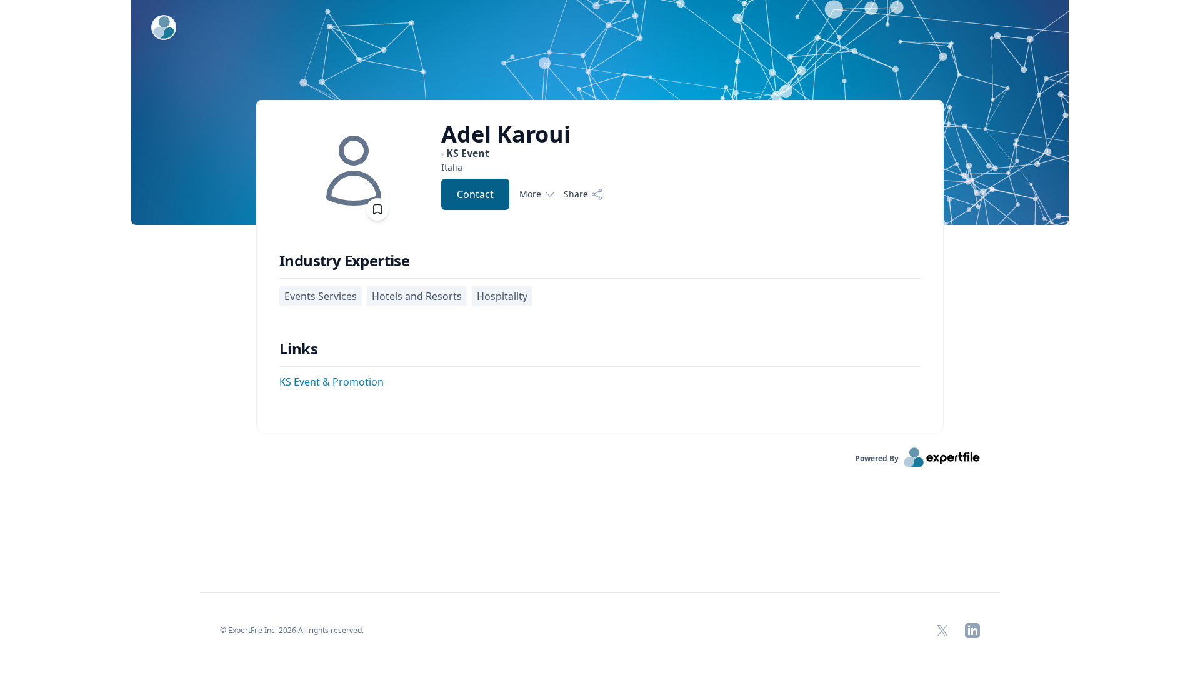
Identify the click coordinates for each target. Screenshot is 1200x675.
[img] (354, 171)
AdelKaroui (506, 134)
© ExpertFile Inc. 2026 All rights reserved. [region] (292, 630)
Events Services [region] (320, 296)
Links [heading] (298, 349)
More (530, 194)
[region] (522, 167)
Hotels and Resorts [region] (417, 296)
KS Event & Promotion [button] (331, 382)
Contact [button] (475, 194)
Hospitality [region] (502, 296)
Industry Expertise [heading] (344, 261)
